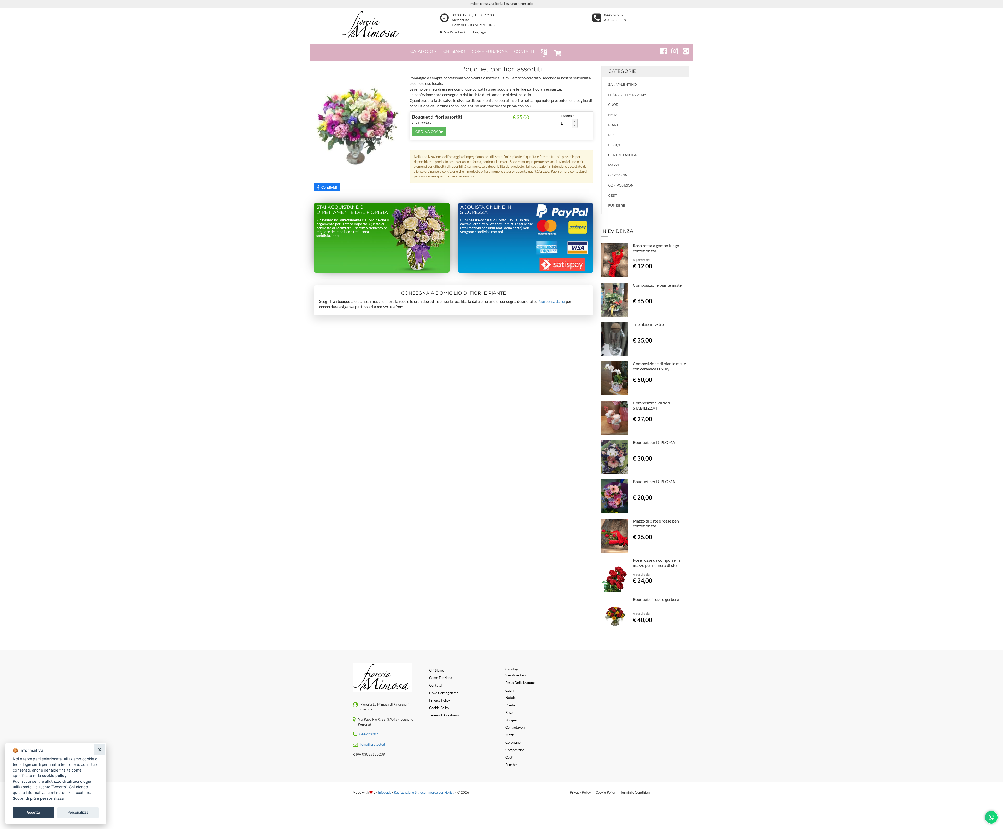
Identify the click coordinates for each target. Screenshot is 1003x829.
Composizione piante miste (657, 284)
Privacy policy (439, 700)
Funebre (616, 205)
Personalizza (78, 812)
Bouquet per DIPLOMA (654, 442)
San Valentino (622, 84)
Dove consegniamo (443, 693)
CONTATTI (524, 51)
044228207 (368, 734)
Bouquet (617, 145)
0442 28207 (614, 15)
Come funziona (440, 678)
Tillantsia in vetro (648, 324)
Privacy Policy (580, 792)
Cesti (613, 195)
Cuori (613, 104)
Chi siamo (436, 670)
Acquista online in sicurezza (485, 209)
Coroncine (619, 175)
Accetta (33, 812)
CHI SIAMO (454, 51)
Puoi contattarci (551, 301)
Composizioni (621, 185)
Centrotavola (622, 155)
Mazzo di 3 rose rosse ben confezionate (656, 523)
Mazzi (613, 165)
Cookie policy (439, 708)
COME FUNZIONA (490, 51)
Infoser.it (384, 792)
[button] (543, 52)
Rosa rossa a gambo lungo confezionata (656, 248)
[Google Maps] (683, 50)
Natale (615, 115)
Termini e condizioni (444, 715)
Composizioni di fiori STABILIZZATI (651, 405)
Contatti (435, 685)
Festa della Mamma (627, 94)
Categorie (622, 71)
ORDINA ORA (427, 131)
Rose (613, 135)
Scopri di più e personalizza (38, 798)
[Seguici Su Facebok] (661, 50)
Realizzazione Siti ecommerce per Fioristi (424, 792)
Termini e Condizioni (635, 792)
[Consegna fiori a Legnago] (371, 24)
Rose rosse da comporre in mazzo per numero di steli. (656, 563)
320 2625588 (615, 20)
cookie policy (54, 775)
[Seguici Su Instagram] (672, 50)
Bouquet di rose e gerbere (656, 599)
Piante (614, 125)
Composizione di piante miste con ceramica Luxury (659, 366)
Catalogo (422, 51)
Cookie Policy (606, 792)
